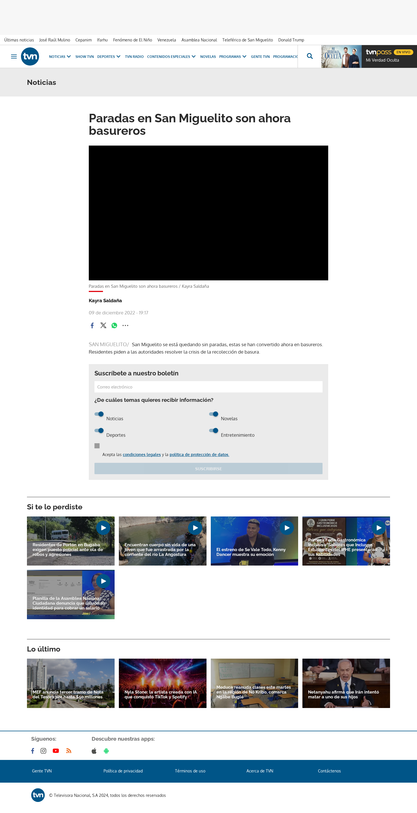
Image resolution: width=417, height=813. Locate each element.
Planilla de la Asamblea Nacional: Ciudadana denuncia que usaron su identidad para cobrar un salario (69, 603)
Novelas (208, 56)
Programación (287, 56)
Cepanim (83, 39)
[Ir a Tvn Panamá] (30, 56)
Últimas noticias (19, 39)
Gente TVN (260, 56)
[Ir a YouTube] (57, 750)
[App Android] (107, 750)
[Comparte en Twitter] (103, 325)
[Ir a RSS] (70, 750)
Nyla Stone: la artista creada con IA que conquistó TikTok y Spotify (161, 694)
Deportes (106, 56)
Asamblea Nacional (199, 39)
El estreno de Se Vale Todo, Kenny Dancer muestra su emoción (251, 552)
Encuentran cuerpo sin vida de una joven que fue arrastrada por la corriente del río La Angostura (160, 550)
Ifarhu (102, 39)
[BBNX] (38, 795)
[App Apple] (95, 750)
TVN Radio (134, 56)
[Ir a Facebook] (33, 750)
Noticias (57, 56)
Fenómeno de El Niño (132, 39)
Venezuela (166, 39)
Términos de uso (190, 770)
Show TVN (84, 56)
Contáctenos (329, 770)
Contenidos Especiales (168, 56)
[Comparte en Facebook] (92, 325)
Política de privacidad (123, 770)
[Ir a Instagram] (45, 750)
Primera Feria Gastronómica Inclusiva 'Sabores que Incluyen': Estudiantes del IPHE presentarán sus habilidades (342, 547)
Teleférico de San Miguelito (247, 39)
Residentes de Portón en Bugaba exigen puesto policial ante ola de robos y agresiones (68, 550)
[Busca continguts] (309, 56)
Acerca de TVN (260, 770)
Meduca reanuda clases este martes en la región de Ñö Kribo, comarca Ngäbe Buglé (253, 692)
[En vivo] (371, 50)
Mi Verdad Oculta (382, 60)
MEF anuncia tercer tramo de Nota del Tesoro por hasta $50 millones (68, 694)
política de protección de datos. (199, 454)
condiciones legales (142, 454)
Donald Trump (291, 39)
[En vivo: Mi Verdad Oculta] (341, 56)
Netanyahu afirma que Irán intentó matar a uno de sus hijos (343, 694)
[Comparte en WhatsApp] (114, 325)
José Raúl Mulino (54, 39)
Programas (230, 56)
